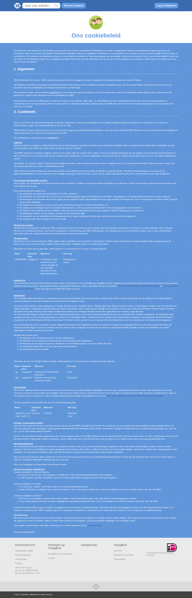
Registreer (170, 5)
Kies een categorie (74, 5)
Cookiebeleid (21, 559)
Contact (18, 563)
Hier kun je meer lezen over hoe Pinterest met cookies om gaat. (135, 396)
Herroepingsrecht (23, 555)
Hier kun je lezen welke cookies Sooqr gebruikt (139, 286)
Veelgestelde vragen (24, 551)
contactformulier (94, 525)
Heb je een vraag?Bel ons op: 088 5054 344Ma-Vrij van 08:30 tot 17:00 (27, 570)
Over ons (118, 551)
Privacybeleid (120, 559)
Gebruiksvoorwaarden (124, 555)
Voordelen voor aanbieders (60, 554)
